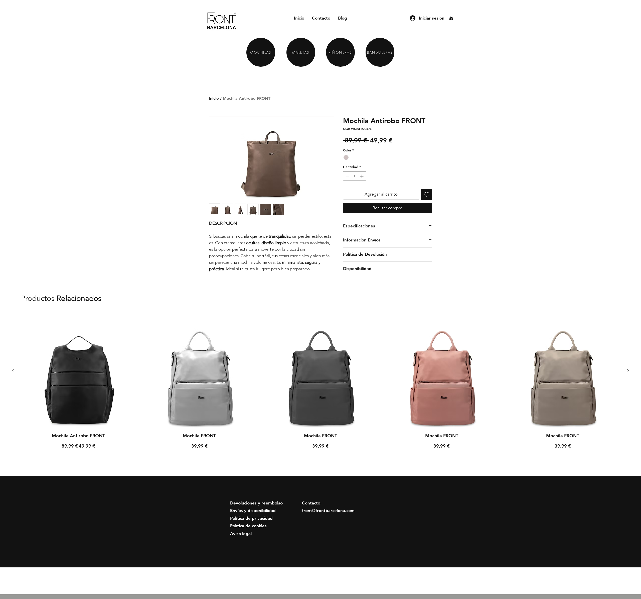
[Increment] (362, 176)
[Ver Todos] (601, 299)
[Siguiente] (628, 371)
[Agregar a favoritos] (426, 194)
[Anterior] (13, 371)
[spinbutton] (354, 176)
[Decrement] (347, 176)
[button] (451, 18)
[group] (320, 387)
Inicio (214, 98)
